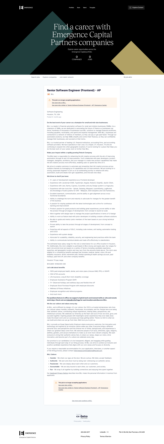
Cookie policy (86, 421)
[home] (43, 7)
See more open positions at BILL (82, 401)
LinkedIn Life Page (73, 300)
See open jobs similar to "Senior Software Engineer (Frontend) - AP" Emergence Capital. (79, 105)
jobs (35, 77)
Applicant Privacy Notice (59, 373)
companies (50, 77)
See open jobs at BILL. (59, 102)
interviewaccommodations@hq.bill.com (88, 351)
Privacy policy (77, 421)
